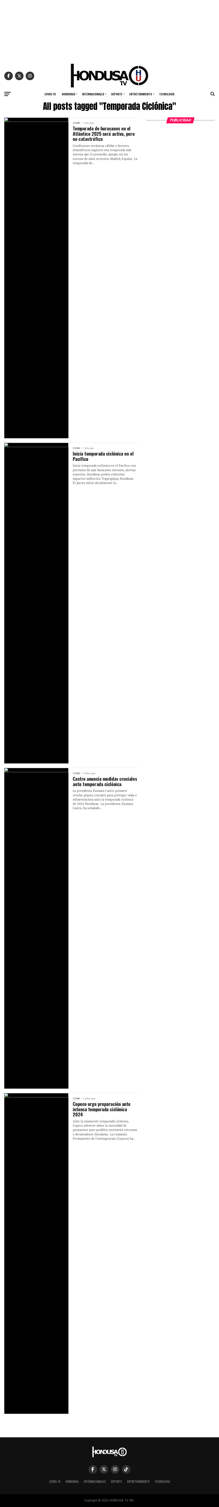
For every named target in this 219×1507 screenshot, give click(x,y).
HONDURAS (68, 94)
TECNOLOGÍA (166, 94)
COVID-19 (50, 94)
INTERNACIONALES (93, 94)
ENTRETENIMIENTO (140, 94)
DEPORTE (116, 94)
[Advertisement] (109, 30)
